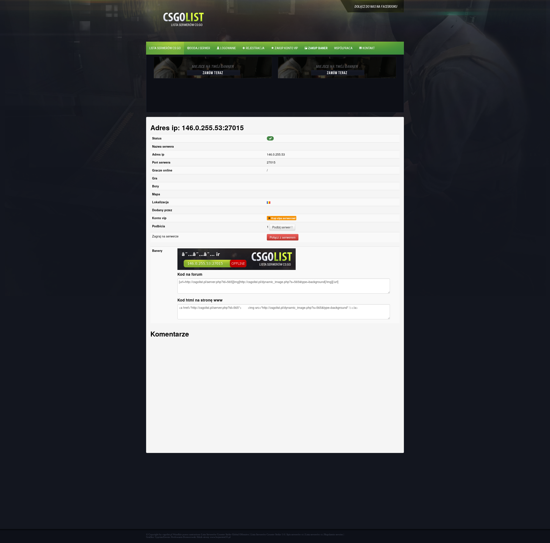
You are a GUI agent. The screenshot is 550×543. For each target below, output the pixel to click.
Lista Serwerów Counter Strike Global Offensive (225, 534)
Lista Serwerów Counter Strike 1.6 (268, 534)
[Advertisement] (212, 97)
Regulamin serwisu (333, 534)
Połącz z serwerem (283, 237)
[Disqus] (275, 394)
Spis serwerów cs (295, 534)
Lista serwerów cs (313, 534)
